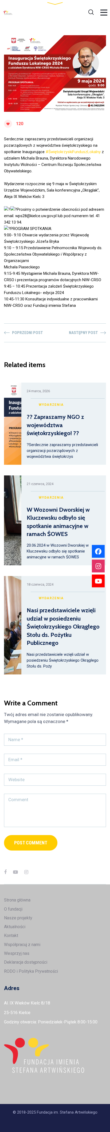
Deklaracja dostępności (25, 962)
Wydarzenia (51, 405)
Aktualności (14, 926)
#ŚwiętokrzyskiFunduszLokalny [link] (73, 151)
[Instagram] (26, 872)
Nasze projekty (18, 917)
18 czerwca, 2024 (40, 584)
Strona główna (17, 900)
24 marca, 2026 (38, 391)
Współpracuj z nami (22, 944)
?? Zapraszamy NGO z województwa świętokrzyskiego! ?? (55, 425)
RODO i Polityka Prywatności (31, 971)
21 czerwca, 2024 (40, 484)
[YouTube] (15, 872)
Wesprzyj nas (16, 953)
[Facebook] (5, 872)
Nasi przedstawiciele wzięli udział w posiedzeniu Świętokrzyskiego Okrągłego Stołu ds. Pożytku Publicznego (63, 626)
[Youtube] (98, 580)
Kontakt (11, 935)
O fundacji (13, 909)
